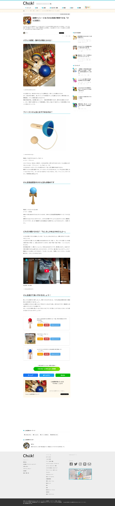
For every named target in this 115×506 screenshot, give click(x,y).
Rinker (42, 321)
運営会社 (24, 462)
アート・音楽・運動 (66, 36)
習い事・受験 (54, 8)
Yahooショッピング (55, 325)
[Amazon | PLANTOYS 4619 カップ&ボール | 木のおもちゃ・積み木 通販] (46, 133)
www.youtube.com (29, 289)
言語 (44, 8)
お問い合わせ (25, 466)
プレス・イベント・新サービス (51, 470)
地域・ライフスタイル (50, 476)
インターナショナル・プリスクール (84, 39)
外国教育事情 (48, 478)
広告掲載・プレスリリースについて (29, 464)
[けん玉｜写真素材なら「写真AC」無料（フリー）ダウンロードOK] (46, 65)
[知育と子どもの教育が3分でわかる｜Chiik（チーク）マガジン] (28, 3)
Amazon (40, 325)
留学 (47, 485)
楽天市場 (46, 325)
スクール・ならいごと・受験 (83, 40)
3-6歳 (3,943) (28, 434)
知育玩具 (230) (54, 434)
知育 (81, 51)
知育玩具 (47, 492)
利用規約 (24, 470)
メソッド (29, 8)
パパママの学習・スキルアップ (51, 467)
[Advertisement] (46, 413)
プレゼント (48, 472)
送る (63, 375)
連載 (80, 8)
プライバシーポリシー (27, 468)
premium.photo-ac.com (30, 89)
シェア (31, 375)
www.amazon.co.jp (29, 154)
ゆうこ (27, 32)
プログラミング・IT (49, 474)
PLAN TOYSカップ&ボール (42, 334)
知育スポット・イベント (50, 489)
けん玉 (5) (36, 434)
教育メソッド (48, 483)
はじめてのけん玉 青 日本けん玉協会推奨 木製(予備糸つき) (49, 349)
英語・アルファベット (50, 494)
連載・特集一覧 (26, 473)
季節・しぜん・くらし (82, 75)
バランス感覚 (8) (44, 434)
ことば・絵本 (48, 459)
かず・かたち (80, 82)
